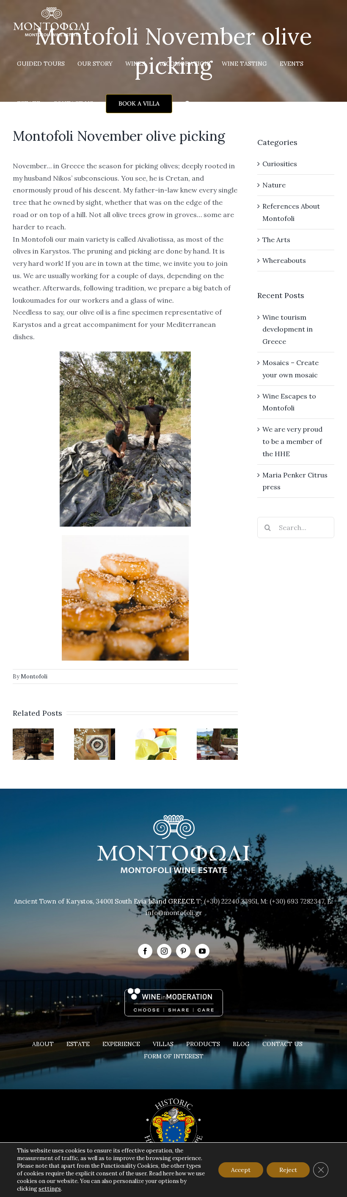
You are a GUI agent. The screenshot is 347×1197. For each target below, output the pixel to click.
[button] (187, 103)
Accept (241, 1170)
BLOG (241, 1044)
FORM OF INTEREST (174, 1056)
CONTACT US (282, 1044)
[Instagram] (164, 951)
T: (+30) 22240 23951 (226, 901)
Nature (274, 185)
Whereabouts (284, 260)
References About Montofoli (291, 212)
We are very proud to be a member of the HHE (292, 441)
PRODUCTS (203, 1044)
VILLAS (163, 1044)
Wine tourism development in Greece (287, 329)
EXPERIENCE (121, 1044)
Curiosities (279, 163)
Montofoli (34, 676)
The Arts (276, 239)
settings (50, 1188)
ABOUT (43, 1044)
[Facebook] (145, 951)
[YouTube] (202, 951)
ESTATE (78, 1044)
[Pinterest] (183, 951)
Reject (288, 1170)
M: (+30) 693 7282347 (292, 901)
